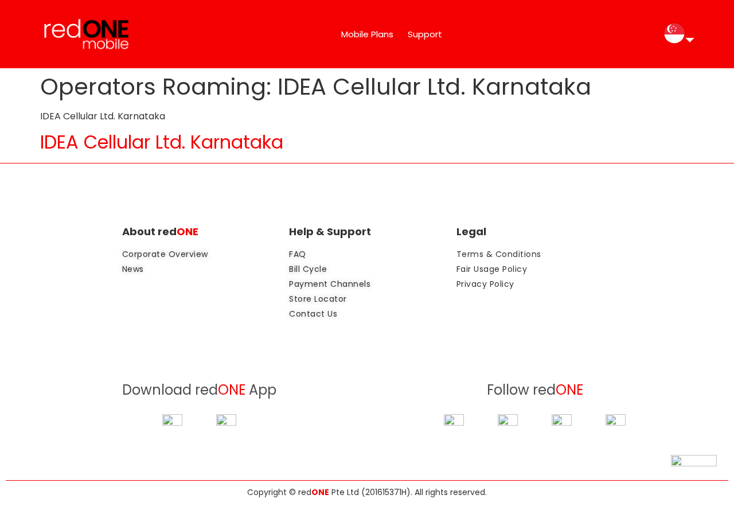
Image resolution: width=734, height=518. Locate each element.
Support (425, 34)
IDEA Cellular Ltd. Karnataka (161, 142)
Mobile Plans (367, 34)
